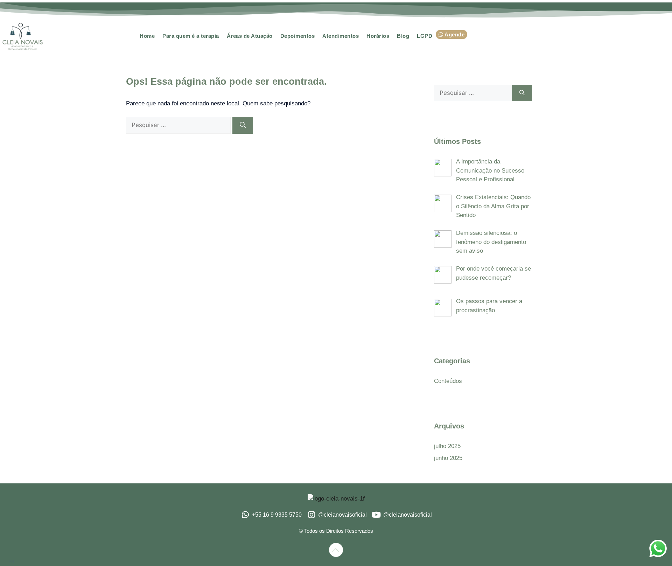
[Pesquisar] (242, 125)
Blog (403, 36)
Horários (377, 36)
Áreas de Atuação (250, 36)
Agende (454, 34)
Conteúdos (448, 381)
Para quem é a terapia (190, 36)
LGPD (424, 36)
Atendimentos (340, 36)
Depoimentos (297, 36)
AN (11, 561)
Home (147, 36)
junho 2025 (448, 458)
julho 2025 (447, 446)
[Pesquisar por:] (179, 125)
